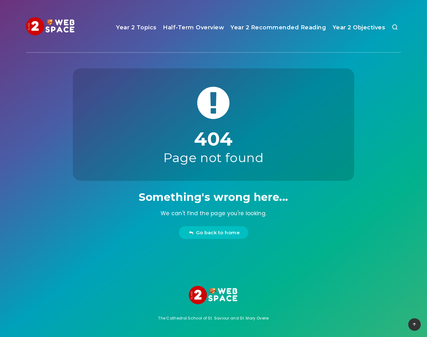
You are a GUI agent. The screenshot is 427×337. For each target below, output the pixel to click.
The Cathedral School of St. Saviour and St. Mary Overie (213, 318)
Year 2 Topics (136, 27)
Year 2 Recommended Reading (278, 27)
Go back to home (216, 232)
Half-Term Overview (193, 27)
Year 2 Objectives (359, 27)
